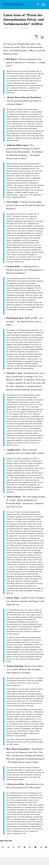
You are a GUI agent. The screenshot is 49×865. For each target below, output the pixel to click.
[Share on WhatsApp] (13, 847)
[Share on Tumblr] (30, 847)
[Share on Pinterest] (19, 847)
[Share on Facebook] (3, 847)
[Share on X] (8, 847)
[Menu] (42, 4)
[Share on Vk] (35, 847)
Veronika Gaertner (24, 28)
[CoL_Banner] (14, 4)
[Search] (37, 4)
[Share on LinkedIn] (24, 847)
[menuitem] (37, 4)
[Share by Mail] (46, 847)
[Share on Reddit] (41, 847)
